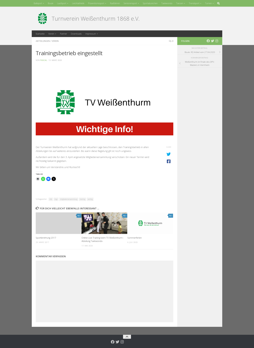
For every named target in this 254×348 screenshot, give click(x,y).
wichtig (90, 199)
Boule (50, 3)
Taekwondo (166, 3)
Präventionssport (96, 3)
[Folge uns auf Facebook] (208, 40)
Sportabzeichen (150, 3)
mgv (56, 199)
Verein (51, 33)
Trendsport (194, 3)
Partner (63, 33)
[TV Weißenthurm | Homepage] (42, 18)
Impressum (90, 33)
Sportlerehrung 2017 (46, 237)
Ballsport (38, 3)
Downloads (76, 33)
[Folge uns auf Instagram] (216, 40)
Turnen (208, 3)
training (82, 199)
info (50, 199)
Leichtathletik (78, 3)
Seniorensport (130, 3)
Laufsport (61, 3)
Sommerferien (134, 237)
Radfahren (115, 3)
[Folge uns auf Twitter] (212, 40)
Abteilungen (43, 41)
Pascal (43, 60)
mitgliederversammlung (68, 199)
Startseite (40, 33)
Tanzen (179, 3)
